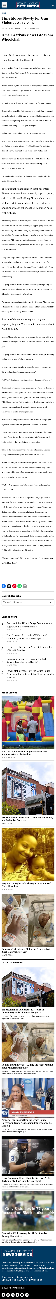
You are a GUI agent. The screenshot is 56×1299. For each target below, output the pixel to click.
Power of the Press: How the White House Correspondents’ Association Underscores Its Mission (30, 674)
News (4, 13)
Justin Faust (8, 29)
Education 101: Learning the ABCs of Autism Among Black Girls (25, 1235)
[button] (51, 602)
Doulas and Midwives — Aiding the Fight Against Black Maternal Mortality (26, 950)
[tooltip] (4, 586)
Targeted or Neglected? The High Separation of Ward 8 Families (26, 884)
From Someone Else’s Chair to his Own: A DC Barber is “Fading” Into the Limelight (26, 1179)
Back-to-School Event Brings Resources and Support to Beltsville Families (24, 753)
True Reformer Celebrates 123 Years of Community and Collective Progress (28, 818)
